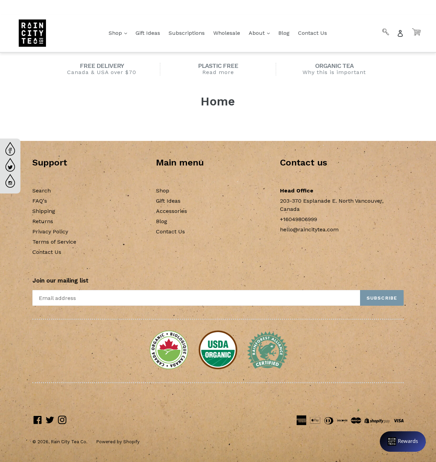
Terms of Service (54, 242)
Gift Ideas (148, 33)
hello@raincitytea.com (309, 229)
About (257, 33)
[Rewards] (403, 441)
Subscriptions (187, 33)
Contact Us (312, 33)
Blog (284, 33)
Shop (116, 33)
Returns (42, 221)
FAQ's (39, 201)
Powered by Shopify (118, 441)
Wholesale (226, 33)
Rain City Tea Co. (69, 441)
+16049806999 (298, 219)
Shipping (43, 211)
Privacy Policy (50, 231)
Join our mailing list (60, 280)
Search (41, 190)
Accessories (171, 211)
